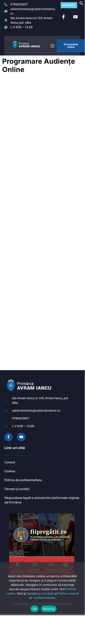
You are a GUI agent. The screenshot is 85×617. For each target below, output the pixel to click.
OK (35, 608)
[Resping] (75, 590)
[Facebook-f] (8, 437)
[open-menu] (52, 46)
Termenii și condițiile (40, 593)
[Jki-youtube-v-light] (21, 437)
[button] (81, 4)
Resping (48, 608)
